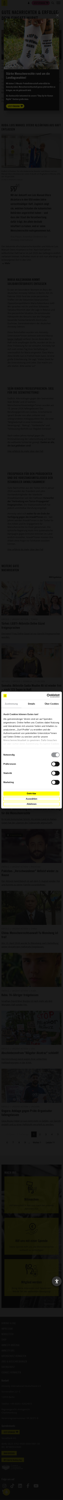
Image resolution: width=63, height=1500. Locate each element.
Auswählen (31, 799)
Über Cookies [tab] (52, 703)
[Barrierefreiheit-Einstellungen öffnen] (57, 1281)
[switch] (55, 764)
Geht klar (31, 793)
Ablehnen (31, 804)
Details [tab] (31, 703)
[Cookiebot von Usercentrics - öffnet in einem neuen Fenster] (47, 696)
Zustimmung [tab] (11, 703)
